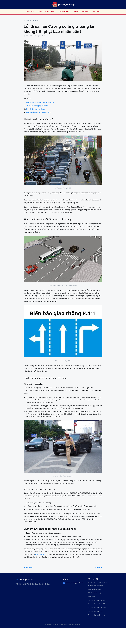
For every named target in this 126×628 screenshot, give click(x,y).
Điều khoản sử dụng (94, 589)
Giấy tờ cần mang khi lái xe (35, 109)
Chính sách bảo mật (94, 593)
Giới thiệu (96, 11)
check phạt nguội (41, 554)
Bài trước (28, 567)
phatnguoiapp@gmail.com (73, 583)
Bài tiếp (98, 567)
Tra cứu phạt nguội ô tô (95, 611)
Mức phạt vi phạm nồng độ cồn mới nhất (40, 102)
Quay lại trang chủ (31, 20)
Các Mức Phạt (64, 11)
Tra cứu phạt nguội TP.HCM (97, 604)
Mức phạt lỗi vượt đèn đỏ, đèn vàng (38, 112)
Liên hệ (85, 11)
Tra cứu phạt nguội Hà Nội (96, 600)
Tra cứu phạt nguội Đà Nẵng (97, 607)
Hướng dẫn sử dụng (46, 11)
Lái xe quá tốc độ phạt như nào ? (37, 106)
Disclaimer (91, 596)
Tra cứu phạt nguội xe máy (96, 615)
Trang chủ (30, 11)
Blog (76, 11)
